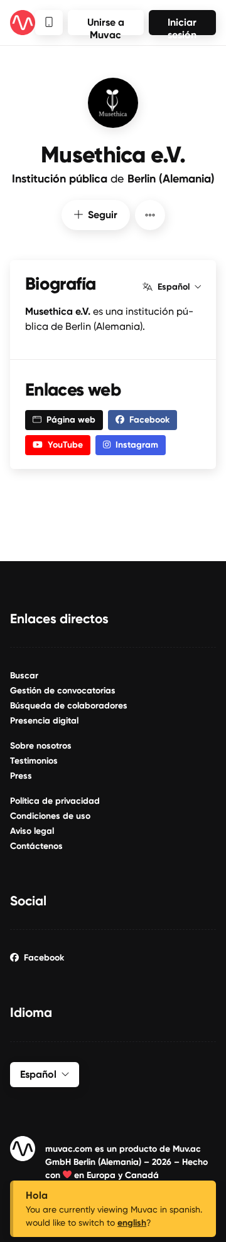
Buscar (24, 675)
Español (174, 287)
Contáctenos (36, 846)
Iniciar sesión (182, 25)
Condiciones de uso (50, 816)
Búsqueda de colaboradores (68, 705)
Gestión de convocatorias (63, 690)
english (131, 1223)
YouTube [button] (65, 444)
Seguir (102, 215)
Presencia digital (44, 720)
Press (21, 776)
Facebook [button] (149, 419)
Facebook (44, 957)
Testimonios (34, 760)
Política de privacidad (55, 801)
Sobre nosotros (41, 745)
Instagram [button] (137, 444)
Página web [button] (70, 419)
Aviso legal (32, 831)
